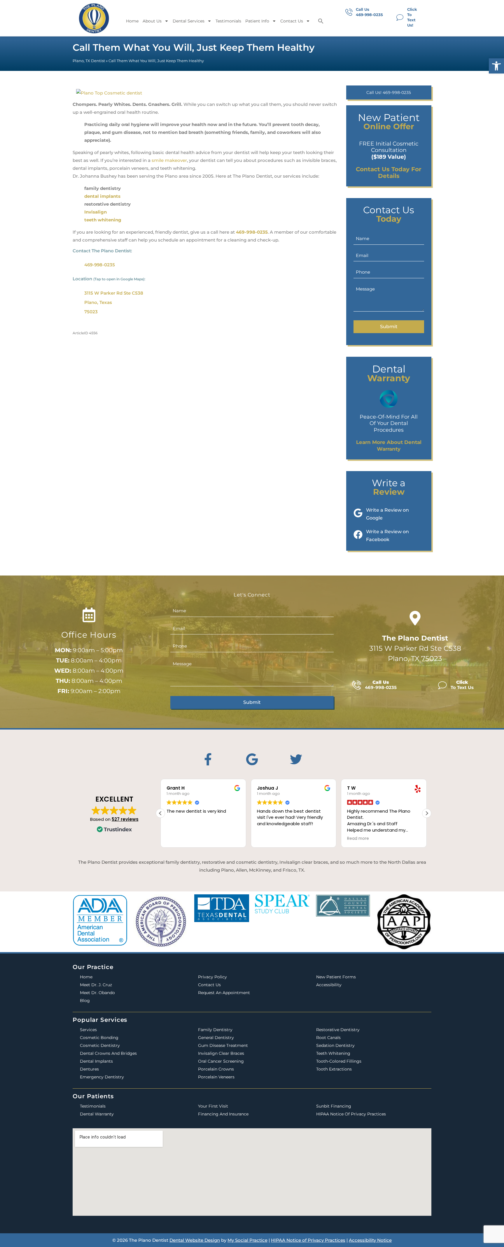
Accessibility (329, 984)
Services (88, 1029)
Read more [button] (358, 838)
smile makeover (169, 160)
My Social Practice (247, 1240)
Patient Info (257, 21)
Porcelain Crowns (216, 1069)
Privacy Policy (212, 977)
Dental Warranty (97, 1114)
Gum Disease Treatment (223, 1045)
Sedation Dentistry (335, 1045)
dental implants (102, 196)
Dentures (89, 1069)
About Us (152, 21)
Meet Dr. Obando (97, 992)
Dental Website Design (194, 1240)
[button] (496, 66)
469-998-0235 (252, 232)
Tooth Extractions (334, 1069)
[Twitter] (296, 759)
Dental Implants (96, 1061)
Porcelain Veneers (216, 1077)
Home (132, 21)
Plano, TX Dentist (89, 61)
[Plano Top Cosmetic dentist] (109, 91)
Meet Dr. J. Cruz (96, 984)
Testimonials (228, 21)
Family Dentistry (215, 1029)
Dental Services (188, 21)
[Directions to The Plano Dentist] (415, 618)
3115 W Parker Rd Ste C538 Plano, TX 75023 (415, 648)
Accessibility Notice (370, 1240)
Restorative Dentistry (338, 1029)
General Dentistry (216, 1037)
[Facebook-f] (208, 759)
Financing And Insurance (223, 1114)
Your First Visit (213, 1106)
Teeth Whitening (333, 1053)
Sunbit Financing (333, 1106)
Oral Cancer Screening (221, 1061)
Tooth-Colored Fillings (338, 1061)
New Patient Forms (336, 977)
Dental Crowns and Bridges (108, 1053)
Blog (85, 1000)
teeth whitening (102, 220)
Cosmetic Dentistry (100, 1045)
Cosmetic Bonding (99, 1037)
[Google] (252, 759)
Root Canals (328, 1037)
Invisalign (95, 212)
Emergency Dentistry (102, 1077)
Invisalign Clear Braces (221, 1053)
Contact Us (291, 21)
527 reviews (125, 819)
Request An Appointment (224, 992)
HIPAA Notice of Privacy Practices (351, 1114)
